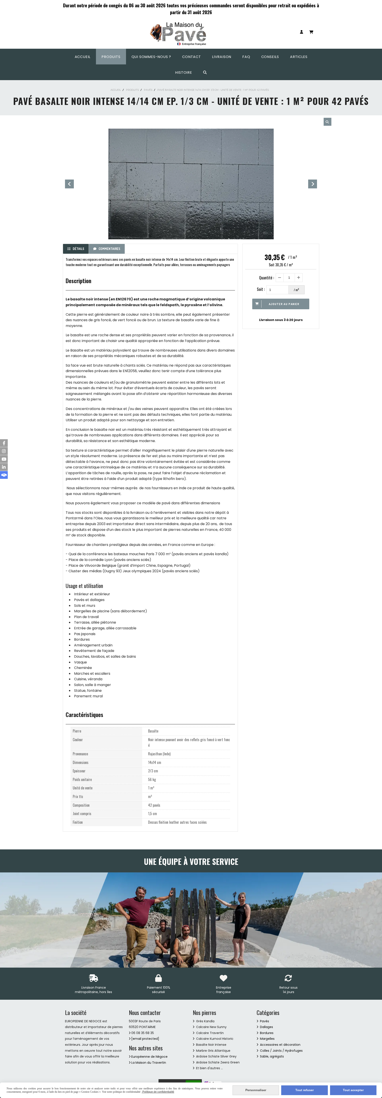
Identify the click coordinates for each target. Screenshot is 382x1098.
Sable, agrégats (272, 1056)
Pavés (264, 1021)
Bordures (266, 1033)
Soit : (261, 289)
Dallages (266, 1027)
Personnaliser (255, 1090)
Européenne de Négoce (149, 1056)
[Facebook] (4, 443)
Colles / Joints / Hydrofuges (281, 1050)
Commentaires (109, 249)
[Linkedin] (4, 467)
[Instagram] (4, 451)
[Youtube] (4, 459)
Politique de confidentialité (158, 1091)
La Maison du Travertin (148, 1062)
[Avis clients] (4, 475)
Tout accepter (353, 1090)
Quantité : (266, 277)
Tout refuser (304, 1090)
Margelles (267, 1038)
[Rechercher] (327, 122)
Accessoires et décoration (279, 1044)
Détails (78, 249)
